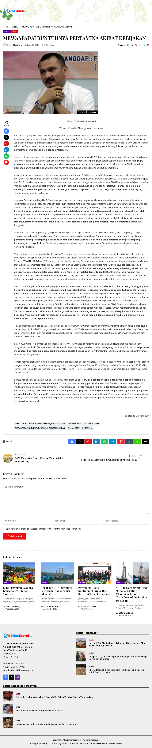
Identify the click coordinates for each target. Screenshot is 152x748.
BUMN (24, 424)
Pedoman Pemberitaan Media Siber (107, 743)
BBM (17, 424)
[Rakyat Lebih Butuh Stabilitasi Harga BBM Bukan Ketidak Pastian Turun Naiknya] (8, 696)
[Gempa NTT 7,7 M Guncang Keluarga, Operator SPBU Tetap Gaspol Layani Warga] (81, 656)
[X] (11, 677)
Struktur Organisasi (58, 743)
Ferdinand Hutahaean (77, 424)
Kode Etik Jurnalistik (79, 743)
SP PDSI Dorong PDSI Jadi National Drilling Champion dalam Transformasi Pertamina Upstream (132, 594)
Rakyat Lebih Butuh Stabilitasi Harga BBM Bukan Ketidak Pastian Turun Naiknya (55, 697)
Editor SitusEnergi (14, 45)
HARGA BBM (93, 424)
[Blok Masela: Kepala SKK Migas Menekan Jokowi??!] (8, 709)
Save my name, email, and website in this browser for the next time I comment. (43, 529)
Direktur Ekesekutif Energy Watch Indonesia (47, 424)
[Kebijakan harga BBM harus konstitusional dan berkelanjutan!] (8, 722)
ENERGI (15, 27)
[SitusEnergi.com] (15, 11)
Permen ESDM (74, 428)
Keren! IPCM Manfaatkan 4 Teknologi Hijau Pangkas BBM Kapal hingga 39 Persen (117, 644)
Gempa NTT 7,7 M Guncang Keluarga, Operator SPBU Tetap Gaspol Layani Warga (118, 657)
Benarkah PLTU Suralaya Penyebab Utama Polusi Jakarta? (56, 591)
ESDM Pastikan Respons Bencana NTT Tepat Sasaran (18, 591)
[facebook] (5, 677)
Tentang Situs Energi (38, 743)
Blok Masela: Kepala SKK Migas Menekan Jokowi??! (41, 710)
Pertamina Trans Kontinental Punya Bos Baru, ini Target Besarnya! (94, 591)
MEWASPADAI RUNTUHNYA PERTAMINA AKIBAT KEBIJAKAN (40, 428)
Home (5, 27)
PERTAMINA (87, 428)
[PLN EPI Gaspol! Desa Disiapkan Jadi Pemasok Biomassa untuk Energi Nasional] (81, 669)
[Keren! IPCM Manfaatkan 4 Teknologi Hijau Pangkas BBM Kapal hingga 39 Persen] (81, 643)
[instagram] (17, 677)
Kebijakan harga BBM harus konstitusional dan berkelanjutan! (46, 724)
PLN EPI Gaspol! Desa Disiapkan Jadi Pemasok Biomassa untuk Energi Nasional (116, 671)
